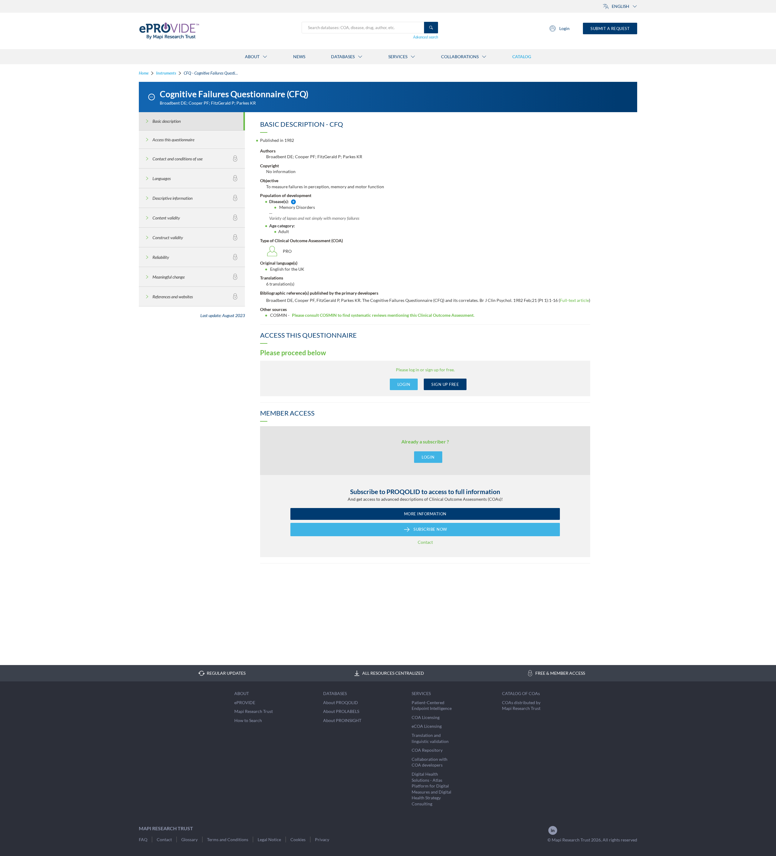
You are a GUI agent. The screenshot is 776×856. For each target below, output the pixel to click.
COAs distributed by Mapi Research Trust (521, 705)
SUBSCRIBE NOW (430, 529)
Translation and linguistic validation (430, 738)
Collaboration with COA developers (429, 762)
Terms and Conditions (227, 839)
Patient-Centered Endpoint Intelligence (432, 705)
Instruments (166, 73)
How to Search (248, 720)
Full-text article (574, 300)
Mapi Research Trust (253, 711)
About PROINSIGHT (342, 720)
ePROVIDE (244, 702)
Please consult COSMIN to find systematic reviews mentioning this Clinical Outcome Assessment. (383, 315)
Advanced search (425, 37)
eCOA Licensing (427, 726)
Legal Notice (269, 839)
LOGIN (403, 384)
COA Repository (427, 750)
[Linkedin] (552, 834)
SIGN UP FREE (445, 384)
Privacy (322, 839)
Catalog (521, 56)
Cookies (298, 839)
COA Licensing (426, 717)
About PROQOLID (340, 702)
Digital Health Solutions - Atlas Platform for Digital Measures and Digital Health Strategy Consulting (431, 788)
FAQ (143, 839)
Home (144, 73)
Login (564, 28)
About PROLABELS (341, 711)
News (299, 56)
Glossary (189, 839)
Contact (425, 542)
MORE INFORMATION (425, 513)
